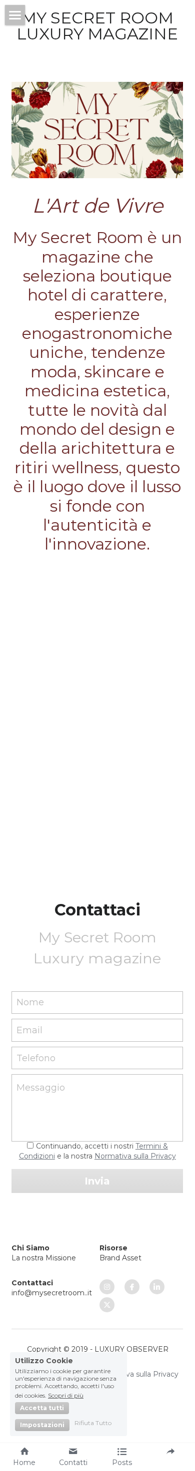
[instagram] (107, 1286)
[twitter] (107, 1304)
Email (29, 1030)
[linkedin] (157, 1286)
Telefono (36, 1057)
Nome (30, 1002)
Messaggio (40, 1087)
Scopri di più (66, 1395)
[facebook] (132, 1286)
